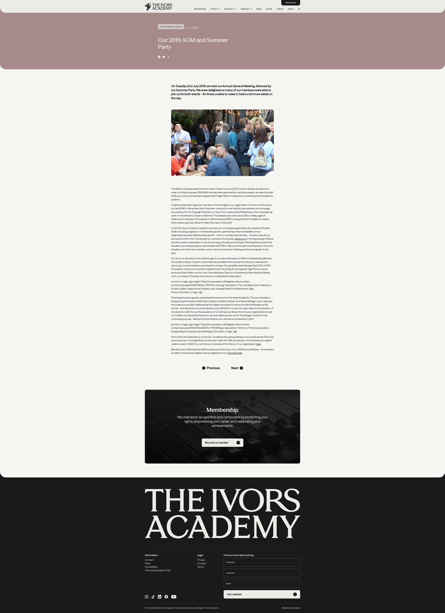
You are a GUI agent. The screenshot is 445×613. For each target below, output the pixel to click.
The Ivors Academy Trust (157, 570)
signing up (240, 238)
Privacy (201, 559)
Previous (213, 368)
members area (234, 352)
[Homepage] (158, 6)
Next (234, 368)
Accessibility (151, 566)
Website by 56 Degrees (291, 608)
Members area (290, 3)
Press (147, 563)
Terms (200, 566)
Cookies (201, 563)
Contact (149, 559)
